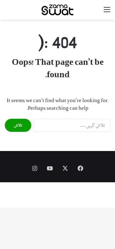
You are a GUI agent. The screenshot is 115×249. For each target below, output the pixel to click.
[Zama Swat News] (57, 9)
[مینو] (107, 12)
